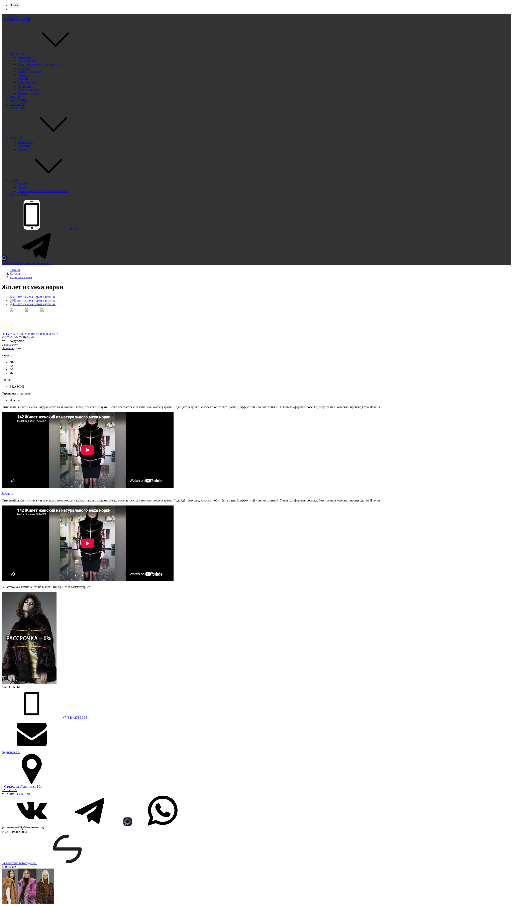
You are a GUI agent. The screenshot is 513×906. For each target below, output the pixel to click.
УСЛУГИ (16, 138)
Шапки (22, 75)
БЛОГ (14, 180)
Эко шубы (24, 57)
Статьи (22, 187)
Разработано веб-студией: (19, 863)
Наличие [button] (8, 348)
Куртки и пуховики (31, 71)
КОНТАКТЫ (19, 194)
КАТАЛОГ (17, 53)
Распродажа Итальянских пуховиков (27, 263)
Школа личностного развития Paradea (43, 191)
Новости (23, 184)
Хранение (24, 145)
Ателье (22, 149)
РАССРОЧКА (19, 100)
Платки (23, 79)
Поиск (14, 5)
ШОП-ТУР (17, 104)
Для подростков (28, 89)
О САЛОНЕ (18, 107)
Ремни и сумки (28, 82)
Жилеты (23, 68)
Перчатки (24, 86)
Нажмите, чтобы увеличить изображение (30, 333)
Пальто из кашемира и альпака (39, 64)
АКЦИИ (15, 97)
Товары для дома (29, 93)
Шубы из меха (27, 61)
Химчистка (25, 142)
